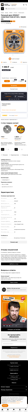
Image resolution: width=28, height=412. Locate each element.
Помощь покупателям (6, 389)
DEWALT (10, 12)
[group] (14, 289)
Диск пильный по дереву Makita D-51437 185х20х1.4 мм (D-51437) (7, 143)
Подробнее (14, 313)
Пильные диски (21, 12)
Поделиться (25, 62)
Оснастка (15, 12)
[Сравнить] (8, 149)
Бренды (6, 12)
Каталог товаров (5, 386)
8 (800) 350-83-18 (26, 4)
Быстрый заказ (14, 88)
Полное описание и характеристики (8, 119)
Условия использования (14, 357)
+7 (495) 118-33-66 (14, 366)
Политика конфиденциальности (13, 355)
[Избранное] (6, 149)
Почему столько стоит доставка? (9, 109)
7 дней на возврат (15, 58)
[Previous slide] (2, 81)
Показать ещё (14, 242)
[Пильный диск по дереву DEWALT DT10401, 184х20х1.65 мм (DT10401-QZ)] (21, 129)
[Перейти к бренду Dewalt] (5, 115)
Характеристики (15, 155)
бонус (19, 140)
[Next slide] (25, 81)
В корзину (14, 85)
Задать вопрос (14, 282)
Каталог (2, 8)
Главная (2, 12)
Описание (5, 155)
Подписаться (14, 347)
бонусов (5, 138)
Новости (14, 382)
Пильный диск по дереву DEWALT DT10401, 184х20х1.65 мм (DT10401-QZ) (20, 143)
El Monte (23, 5)
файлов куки (18, 401)
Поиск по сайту (11, 8)
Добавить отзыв (14, 264)
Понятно (5, 405)
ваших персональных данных (13, 402)
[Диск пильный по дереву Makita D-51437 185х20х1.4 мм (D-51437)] (7, 129)
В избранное (14, 62)
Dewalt (16, 115)
